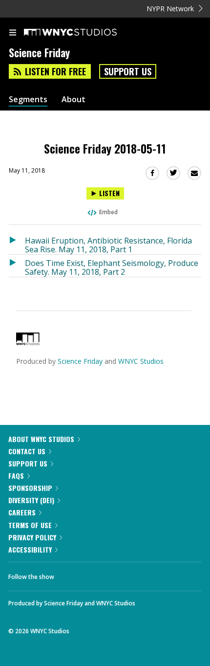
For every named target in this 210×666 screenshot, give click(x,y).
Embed (108, 212)
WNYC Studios (141, 361)
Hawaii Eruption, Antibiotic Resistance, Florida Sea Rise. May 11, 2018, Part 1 (108, 244)
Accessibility (30, 549)
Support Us (127, 71)
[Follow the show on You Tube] (124, 574)
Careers (22, 512)
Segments (28, 99)
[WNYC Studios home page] (82, 32)
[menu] (12, 33)
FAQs (16, 475)
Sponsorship (30, 488)
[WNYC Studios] (28, 342)
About (73, 99)
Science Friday (80, 361)
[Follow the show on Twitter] (98, 574)
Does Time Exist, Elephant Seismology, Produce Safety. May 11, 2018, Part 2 (111, 267)
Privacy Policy (32, 537)
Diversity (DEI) (31, 500)
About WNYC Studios (41, 439)
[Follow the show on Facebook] (71, 574)
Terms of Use (30, 525)
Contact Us (26, 451)
